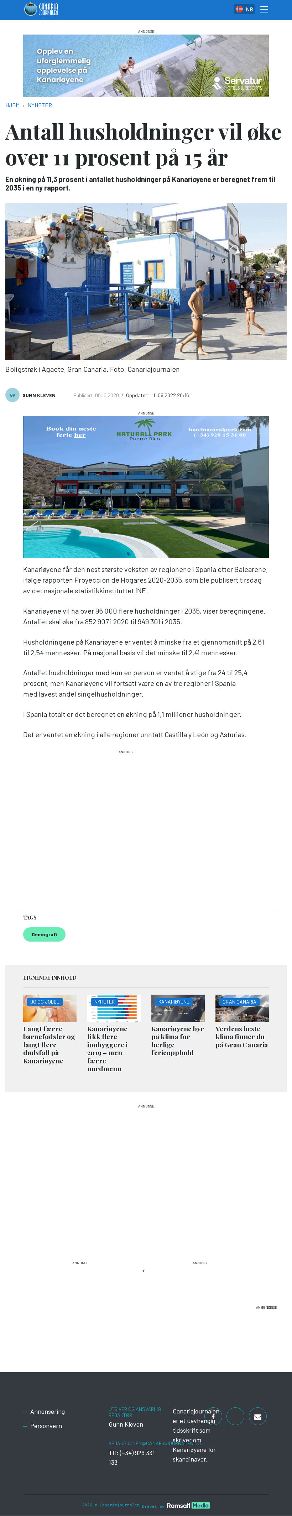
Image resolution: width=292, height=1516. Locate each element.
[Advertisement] (126, 826)
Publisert (83, 395)
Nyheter (39, 104)
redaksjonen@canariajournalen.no (155, 1443)
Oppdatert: (139, 395)
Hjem (12, 104)
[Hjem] (41, 10)
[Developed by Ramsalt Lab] (188, 1505)
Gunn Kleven (39, 395)
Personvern (46, 1425)
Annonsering (47, 1411)
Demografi (44, 934)
